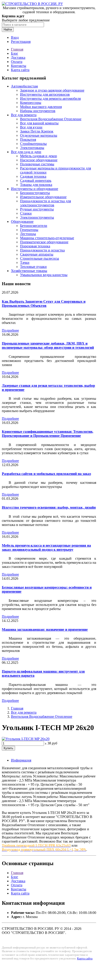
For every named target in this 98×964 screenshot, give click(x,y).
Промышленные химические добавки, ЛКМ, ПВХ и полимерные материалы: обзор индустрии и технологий (48, 345)
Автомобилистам (24, 86)
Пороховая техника (35, 246)
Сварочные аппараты (36, 254)
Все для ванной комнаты (39, 123)
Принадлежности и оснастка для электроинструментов (45, 203)
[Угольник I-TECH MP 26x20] (25, 739)
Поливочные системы (37, 164)
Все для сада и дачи (26, 152)
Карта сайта (20, 70)
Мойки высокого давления (41, 107)
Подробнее (10, 330)
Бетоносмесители (33, 226)
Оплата (16, 62)
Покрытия (28, 139)
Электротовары (32, 148)
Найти (8, 29)
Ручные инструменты (37, 209)
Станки (26, 213)
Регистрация (21, 42)
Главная (17, 49)
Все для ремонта (23, 115)
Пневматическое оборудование (44, 242)
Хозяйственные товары (29, 271)
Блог (14, 53)
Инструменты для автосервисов (45, 94)
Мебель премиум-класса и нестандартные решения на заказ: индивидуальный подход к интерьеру (46, 547)
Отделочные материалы (38, 135)
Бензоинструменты (35, 193)
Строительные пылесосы (39, 258)
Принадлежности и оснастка (42, 250)
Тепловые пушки (33, 267)
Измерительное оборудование (43, 197)
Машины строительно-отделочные (47, 238)
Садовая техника (33, 176)
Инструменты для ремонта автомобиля (50, 98)
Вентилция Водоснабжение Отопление (50, 119)
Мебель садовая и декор (38, 156)
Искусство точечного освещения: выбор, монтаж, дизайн (49, 507)
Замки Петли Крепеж (36, 131)
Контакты (18, 66)
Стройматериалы (33, 144)
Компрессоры (30, 103)
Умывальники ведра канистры (43, 275)
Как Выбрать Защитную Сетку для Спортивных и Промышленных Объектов (43, 304)
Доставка (18, 57)
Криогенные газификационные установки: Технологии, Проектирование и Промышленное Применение (47, 434)
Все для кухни (31, 127)
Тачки (24, 262)
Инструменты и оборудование (34, 189)
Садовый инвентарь (35, 180)
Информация (21, 760)
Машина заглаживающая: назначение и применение (45, 629)
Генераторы (29, 230)
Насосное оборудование (38, 160)
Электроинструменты (37, 217)
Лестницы (28, 234)
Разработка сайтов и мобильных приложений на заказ (46, 474)
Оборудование (22, 221)
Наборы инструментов (37, 111)
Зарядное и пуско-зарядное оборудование (52, 90)
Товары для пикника (36, 185)
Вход (15, 37)
